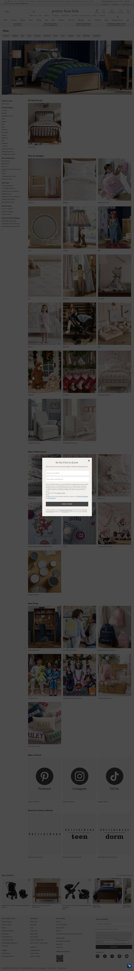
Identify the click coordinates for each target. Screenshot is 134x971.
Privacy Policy (52, 498)
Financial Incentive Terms (66, 510)
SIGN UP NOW (67, 504)
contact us (59, 493)
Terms (63, 493)
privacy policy (65, 511)
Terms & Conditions (82, 496)
